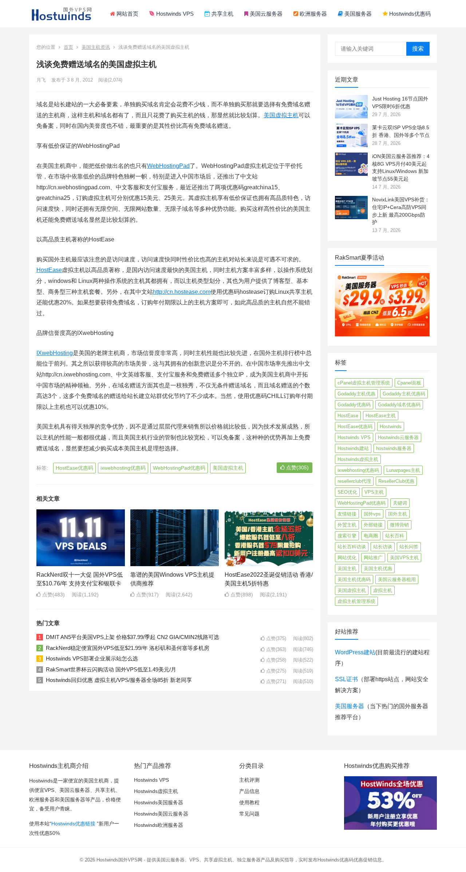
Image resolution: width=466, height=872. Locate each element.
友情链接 (346, 514)
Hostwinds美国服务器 (158, 802)
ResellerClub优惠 (396, 481)
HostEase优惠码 (74, 468)
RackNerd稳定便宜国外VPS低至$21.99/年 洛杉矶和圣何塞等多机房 (127, 648)
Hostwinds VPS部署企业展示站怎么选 (92, 658)
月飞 (41, 80)
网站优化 (346, 557)
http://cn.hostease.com (181, 292)
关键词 (400, 503)
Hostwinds (391, 426)
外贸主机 (346, 525)
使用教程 (249, 802)
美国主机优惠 (378, 568)
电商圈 (371, 535)
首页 (68, 47)
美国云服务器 (265, 14)
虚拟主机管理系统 (356, 601)
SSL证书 (346, 679)
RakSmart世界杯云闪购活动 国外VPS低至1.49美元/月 (111, 669)
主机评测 (249, 780)
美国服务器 (357, 14)
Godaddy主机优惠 (356, 393)
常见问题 (249, 814)
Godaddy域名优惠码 (399, 404)
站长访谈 (382, 546)
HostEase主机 (381, 415)
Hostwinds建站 (353, 448)
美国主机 (346, 568)
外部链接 (373, 525)
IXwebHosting (54, 353)
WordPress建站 (355, 652)
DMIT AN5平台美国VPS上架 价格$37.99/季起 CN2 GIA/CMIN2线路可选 (132, 637)
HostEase (49, 270)
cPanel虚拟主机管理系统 (363, 383)
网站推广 (373, 557)
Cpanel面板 (409, 383)
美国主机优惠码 (354, 579)
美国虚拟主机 (281, 115)
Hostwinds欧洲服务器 (158, 825)
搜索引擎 (346, 535)
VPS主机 (374, 492)
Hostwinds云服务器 (398, 437)
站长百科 (394, 535)
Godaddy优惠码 (354, 404)
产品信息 (249, 791)
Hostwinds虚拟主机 (357, 459)
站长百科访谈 (351, 546)
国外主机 (397, 514)
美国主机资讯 (96, 47)
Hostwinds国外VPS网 (119, 860)
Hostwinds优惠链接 (73, 823)
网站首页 (126, 14)
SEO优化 (347, 492)
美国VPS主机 (404, 557)
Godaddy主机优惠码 (404, 393)
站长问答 (408, 546)
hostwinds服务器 (393, 448)
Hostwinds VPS (174, 14)
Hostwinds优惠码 (409, 14)
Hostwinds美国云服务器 (161, 814)
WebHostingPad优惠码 (179, 468)
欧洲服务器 (312, 14)
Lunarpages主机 (403, 470)
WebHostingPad (168, 166)
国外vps (372, 514)
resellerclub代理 (354, 481)
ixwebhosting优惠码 (123, 468)
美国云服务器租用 (397, 579)
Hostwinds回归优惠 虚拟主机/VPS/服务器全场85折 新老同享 (119, 680)
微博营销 (399, 525)
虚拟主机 (382, 590)
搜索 (418, 49)
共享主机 (221, 14)
